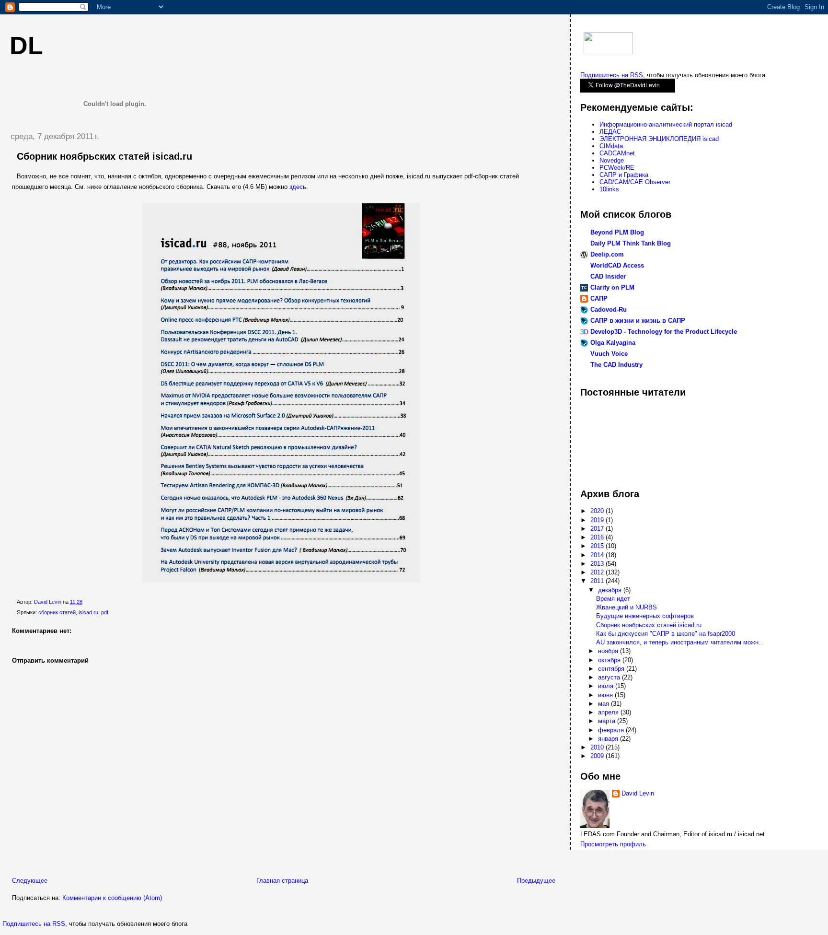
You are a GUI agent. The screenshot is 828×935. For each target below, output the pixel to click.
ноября (609, 650)
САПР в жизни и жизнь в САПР (637, 320)
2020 (598, 510)
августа (610, 677)
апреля (609, 712)
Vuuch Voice (609, 353)
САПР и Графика (623, 174)
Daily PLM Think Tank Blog (630, 243)
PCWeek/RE (616, 167)
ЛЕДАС (610, 131)
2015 (598, 545)
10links (609, 189)
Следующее (29, 880)
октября (610, 660)
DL (26, 45)
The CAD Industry (616, 364)
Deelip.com (607, 254)
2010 (598, 747)
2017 (598, 528)
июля (606, 686)
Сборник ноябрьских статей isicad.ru (649, 625)
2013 (598, 563)
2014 (598, 555)
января (609, 738)
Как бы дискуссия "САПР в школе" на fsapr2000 (665, 633)
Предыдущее (536, 880)
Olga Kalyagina (612, 342)
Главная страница (282, 880)
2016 (598, 537)
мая (604, 703)
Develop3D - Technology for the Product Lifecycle (663, 331)
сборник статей (57, 612)
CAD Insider (608, 276)
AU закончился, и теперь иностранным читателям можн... (680, 642)
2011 (598, 580)
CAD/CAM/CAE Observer (634, 182)
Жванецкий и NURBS (626, 607)
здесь (297, 186)
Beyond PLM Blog (617, 232)
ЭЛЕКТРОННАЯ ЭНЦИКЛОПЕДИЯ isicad (659, 138)
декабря (610, 590)
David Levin (637, 793)
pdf (104, 612)
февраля (612, 730)
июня (606, 695)
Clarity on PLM (612, 287)
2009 (598, 756)
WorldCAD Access (617, 265)
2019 (598, 520)
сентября (612, 668)
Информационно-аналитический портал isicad (665, 124)
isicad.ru (88, 612)
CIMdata (611, 146)
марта (607, 721)
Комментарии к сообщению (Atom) (112, 897)
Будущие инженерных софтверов (645, 615)
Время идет (613, 598)
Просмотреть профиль (613, 844)
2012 (598, 572)
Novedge (611, 160)
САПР (599, 298)
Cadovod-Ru (608, 309)
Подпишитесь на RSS (33, 923)
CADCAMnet (617, 153)
